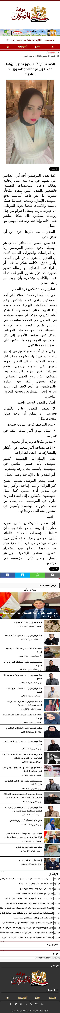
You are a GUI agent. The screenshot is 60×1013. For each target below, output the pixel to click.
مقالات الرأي (50, 52)
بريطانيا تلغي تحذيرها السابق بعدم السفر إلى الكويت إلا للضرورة (27, 937)
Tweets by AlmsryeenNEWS (47, 958)
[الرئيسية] (52, 47)
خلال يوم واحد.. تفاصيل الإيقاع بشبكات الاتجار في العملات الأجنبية (27, 922)
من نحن (55, 965)
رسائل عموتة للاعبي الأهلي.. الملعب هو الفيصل (34, 893)
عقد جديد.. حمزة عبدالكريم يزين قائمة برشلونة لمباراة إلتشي (29, 898)
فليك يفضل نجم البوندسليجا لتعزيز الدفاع (36, 888)
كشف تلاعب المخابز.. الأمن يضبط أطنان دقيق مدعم (33, 918)
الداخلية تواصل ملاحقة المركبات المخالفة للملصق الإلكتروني (29, 903)
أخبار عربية (22, 46)
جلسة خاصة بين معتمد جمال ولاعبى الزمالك (36, 883)
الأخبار (37, 46)
